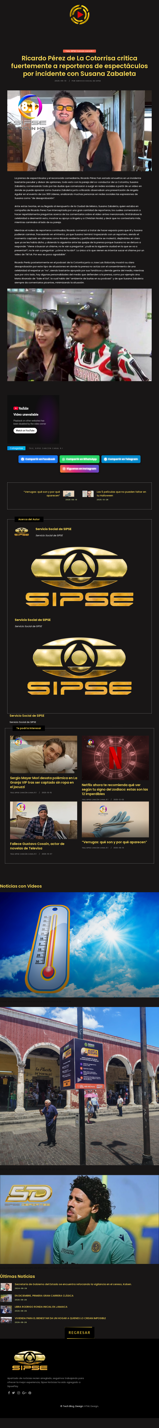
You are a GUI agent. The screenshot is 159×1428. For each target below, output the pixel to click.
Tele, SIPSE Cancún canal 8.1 (79, 51)
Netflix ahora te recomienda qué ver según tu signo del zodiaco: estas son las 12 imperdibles (115, 789)
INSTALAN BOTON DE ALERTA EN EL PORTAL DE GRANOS (33, 1169)
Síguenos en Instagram (81, 468)
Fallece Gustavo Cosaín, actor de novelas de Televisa (37, 846)
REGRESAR (80, 1333)
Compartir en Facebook (40, 459)
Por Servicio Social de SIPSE (86, 81)
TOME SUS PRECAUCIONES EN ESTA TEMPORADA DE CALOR (35, 1001)
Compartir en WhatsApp (81, 459)
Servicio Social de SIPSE (53, 529)
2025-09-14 (60, 81)
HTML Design (91, 1406)
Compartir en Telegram (123, 459)
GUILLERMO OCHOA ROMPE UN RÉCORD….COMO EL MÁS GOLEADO (40, 1268)
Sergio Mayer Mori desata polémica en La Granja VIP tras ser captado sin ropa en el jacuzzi (43, 782)
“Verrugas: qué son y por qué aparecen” (114, 842)
